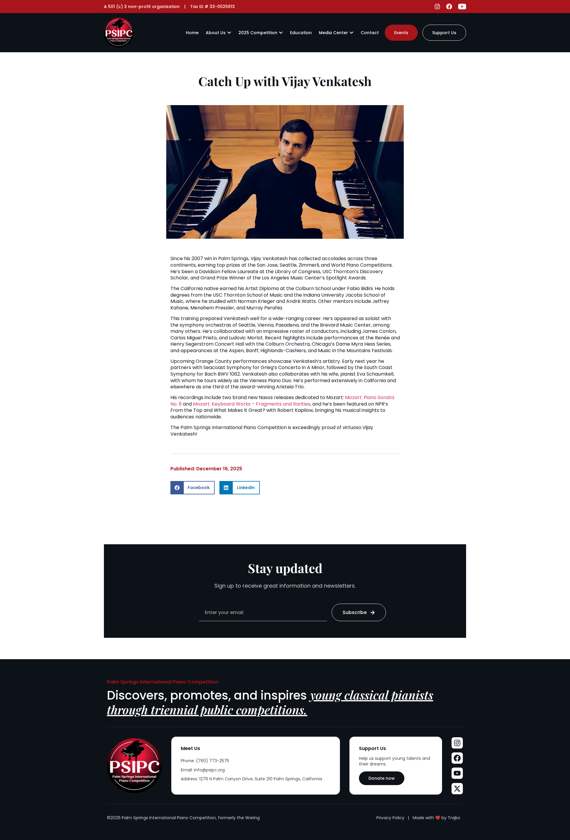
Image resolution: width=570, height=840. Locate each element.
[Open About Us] (229, 33)
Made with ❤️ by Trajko (436, 818)
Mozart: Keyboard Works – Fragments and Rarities (251, 404)
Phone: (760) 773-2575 (205, 761)
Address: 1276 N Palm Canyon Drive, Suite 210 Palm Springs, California (251, 779)
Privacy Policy (390, 818)
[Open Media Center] (351, 33)
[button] (192, 487)
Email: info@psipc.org (203, 770)
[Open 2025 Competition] (281, 33)
